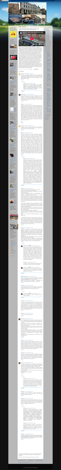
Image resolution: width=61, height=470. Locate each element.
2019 (46, 34)
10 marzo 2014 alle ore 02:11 (35, 245)
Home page (12, 24)
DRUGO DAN (23, 94)
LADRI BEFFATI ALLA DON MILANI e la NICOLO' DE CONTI (48, 60)
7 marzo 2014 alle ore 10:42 (29, 94)
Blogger (36, 467)
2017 (46, 36)
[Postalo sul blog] (35, 69)
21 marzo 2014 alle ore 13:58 (31, 83)
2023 (46, 29)
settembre (48, 45)
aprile (47, 51)
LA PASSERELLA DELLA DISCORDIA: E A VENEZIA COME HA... (48, 89)
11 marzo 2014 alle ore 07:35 (28, 313)
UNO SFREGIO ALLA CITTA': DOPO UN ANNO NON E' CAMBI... (48, 99)
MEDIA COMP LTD (13, 246)
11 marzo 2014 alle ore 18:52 (28, 340)
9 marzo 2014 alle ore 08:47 (31, 158)
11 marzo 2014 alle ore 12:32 (28, 318)
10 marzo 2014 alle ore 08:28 (28, 285)
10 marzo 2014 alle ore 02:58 (31, 262)
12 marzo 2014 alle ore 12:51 (31, 378)
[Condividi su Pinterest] (37, 69)
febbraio (47, 114)
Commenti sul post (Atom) (25, 462)
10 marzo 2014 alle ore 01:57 (28, 227)
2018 (46, 35)
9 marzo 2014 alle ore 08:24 (28, 188)
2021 (46, 31)
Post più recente (22, 460)
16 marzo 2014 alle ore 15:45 (31, 408)
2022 (46, 30)
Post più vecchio (39, 460)
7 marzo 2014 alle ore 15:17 (28, 104)
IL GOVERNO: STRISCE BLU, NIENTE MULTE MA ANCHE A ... (48, 76)
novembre (48, 42)
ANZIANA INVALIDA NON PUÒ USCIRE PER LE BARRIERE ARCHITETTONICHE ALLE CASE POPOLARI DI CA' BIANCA (13, 158)
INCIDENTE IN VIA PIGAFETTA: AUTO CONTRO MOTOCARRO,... (48, 104)
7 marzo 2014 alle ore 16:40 (28, 125)
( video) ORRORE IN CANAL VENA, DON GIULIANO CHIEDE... (48, 95)
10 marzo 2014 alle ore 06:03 (31, 276)
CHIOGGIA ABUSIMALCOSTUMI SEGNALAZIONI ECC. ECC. (13, 243)
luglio (47, 47)
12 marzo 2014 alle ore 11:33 (28, 362)
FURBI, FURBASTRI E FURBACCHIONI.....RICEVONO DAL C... (48, 110)
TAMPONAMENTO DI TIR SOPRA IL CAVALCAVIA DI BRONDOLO (48, 65)
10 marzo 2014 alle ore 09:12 (35, 293)
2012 (46, 118)
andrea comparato (26, 245)
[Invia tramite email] (34, 69)
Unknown (22, 73)
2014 (46, 40)
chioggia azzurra (13, 250)
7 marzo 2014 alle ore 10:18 (28, 73)
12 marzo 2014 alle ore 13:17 (28, 391)
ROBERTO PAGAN (24, 276)
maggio (47, 50)
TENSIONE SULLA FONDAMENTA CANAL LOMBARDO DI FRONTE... (48, 70)
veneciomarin (13, 253)
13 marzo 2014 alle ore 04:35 (28, 398)
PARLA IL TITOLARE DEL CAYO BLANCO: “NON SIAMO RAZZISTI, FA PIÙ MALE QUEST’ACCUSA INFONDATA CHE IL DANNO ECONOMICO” (13, 126)
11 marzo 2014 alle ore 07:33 (28, 300)
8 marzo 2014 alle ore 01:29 (28, 132)
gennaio (47, 115)
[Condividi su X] (36, 69)
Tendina (22, 318)
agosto (47, 46)
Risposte (23, 81)
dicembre (47, 41)
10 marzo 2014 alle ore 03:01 (35, 267)
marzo (47, 52)
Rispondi (22, 79)
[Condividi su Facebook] (36, 69)
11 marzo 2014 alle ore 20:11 (28, 352)
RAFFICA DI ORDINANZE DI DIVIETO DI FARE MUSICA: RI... (48, 55)
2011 (46, 119)
